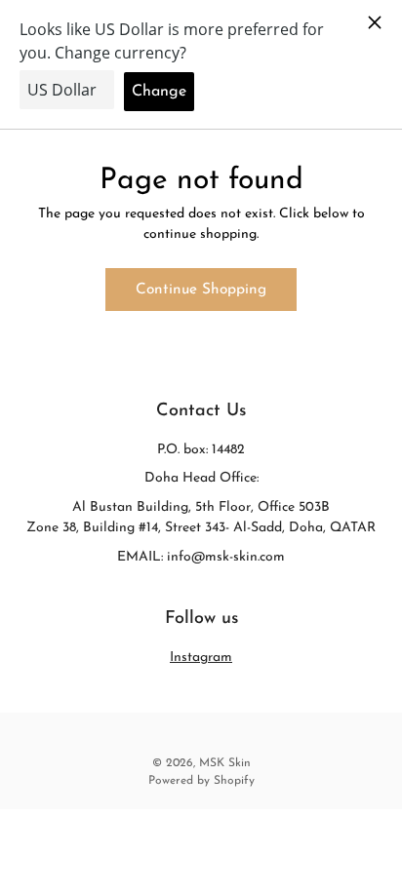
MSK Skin (225, 763)
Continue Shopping (201, 289)
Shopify (234, 781)
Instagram (201, 657)
